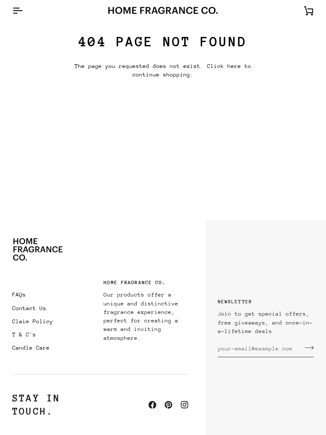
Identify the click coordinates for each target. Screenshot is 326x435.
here (234, 66)
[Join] (307, 347)
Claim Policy (32, 321)
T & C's (24, 334)
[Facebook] (152, 405)
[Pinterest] (168, 405)
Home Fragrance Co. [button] (135, 282)
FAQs (19, 294)
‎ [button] (54, 285)
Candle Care (31, 348)
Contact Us (29, 308)
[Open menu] (25, 10)
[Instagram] (184, 405)
